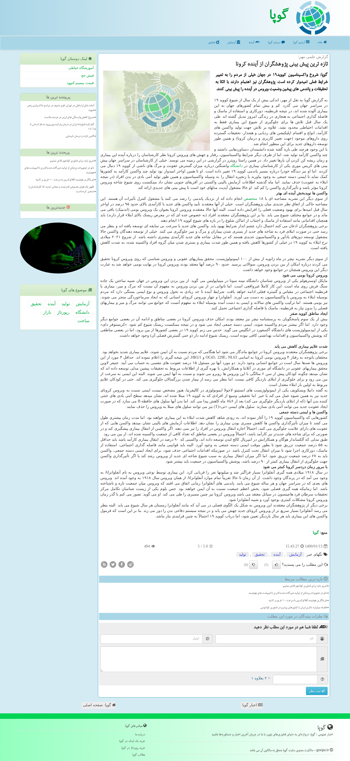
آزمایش (232, 43)
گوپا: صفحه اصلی (97, 705)
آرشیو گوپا (299, 43)
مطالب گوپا (138, 755)
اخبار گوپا (250, 705)
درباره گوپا (274, 43)
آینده (252, 43)
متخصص (250, 199)
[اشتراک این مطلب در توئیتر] (113, 564)
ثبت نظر (315, 691)
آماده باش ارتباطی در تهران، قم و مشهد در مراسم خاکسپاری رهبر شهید (60, 108)
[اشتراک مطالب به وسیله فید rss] (104, 564)
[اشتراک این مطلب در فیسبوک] (122, 564)
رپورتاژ (63, 312)
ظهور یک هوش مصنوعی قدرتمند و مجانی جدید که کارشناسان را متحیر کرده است (61, 190)
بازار (47, 312)
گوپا (279, 17)
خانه (320, 43)
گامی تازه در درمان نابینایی (80, 136)
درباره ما (140, 735)
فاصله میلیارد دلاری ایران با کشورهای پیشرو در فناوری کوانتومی (293, 608)
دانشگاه (236, 166)
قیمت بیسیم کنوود (80, 83)
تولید (242, 554)
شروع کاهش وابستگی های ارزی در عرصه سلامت (69, 117)
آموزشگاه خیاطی (81, 68)
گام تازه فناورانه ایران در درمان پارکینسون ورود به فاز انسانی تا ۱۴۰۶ (62, 127)
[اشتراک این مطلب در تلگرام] (130, 564)
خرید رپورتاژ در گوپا (133, 748)
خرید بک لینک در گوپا (132, 741)
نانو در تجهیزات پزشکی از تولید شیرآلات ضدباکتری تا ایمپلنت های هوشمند (288, 593)
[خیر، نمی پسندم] (253, 565)
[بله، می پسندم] (276, 565)
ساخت (83, 320)
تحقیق (212, 43)
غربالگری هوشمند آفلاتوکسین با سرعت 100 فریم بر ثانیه (298, 601)
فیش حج (87, 75)
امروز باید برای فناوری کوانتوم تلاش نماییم (305, 586)
